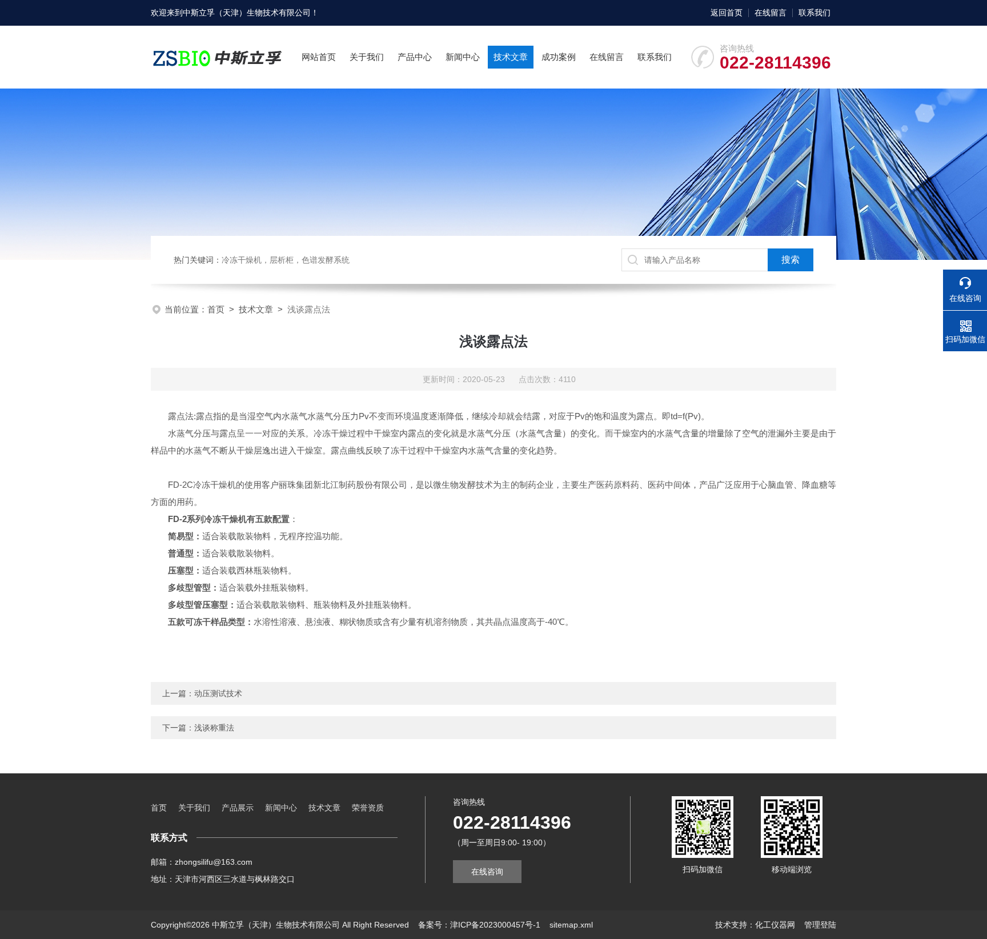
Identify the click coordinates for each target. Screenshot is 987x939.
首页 (215, 309)
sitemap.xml (571, 924)
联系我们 (814, 12)
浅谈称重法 (214, 727)
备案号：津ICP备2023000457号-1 (479, 924)
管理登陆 (820, 924)
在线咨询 (487, 871)
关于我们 (367, 57)
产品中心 (415, 57)
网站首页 (319, 57)
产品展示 (238, 807)
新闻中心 (463, 57)
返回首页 (727, 12)
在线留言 (771, 12)
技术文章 (511, 57)
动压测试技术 (218, 693)
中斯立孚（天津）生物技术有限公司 (247, 12)
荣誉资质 (368, 807)
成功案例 (558, 57)
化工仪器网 (775, 924)
